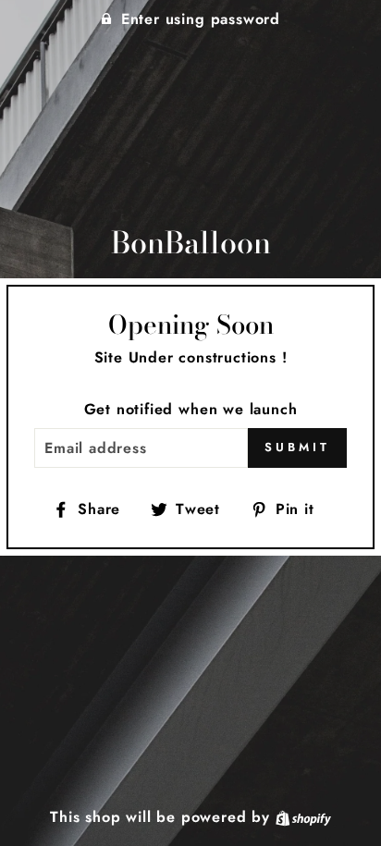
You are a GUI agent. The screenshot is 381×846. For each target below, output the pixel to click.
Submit (296, 447)
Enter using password (200, 19)
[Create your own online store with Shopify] (303, 817)
